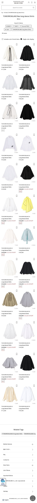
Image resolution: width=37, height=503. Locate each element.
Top (2, 12)
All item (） (14, 12)
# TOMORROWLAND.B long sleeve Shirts (12, 434)
